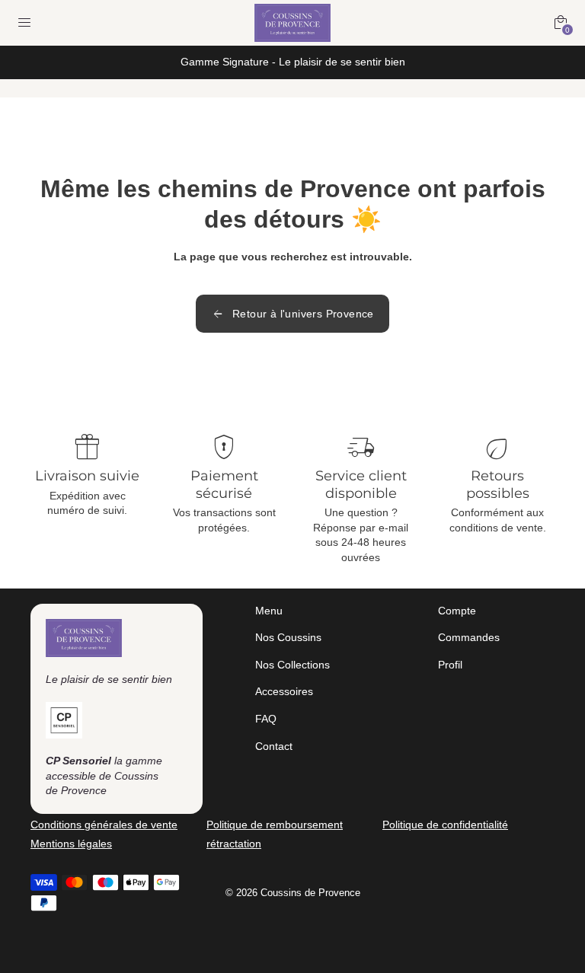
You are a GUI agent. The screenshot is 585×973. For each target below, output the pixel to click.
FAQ (266, 719)
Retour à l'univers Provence (292, 313)
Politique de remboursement (274, 824)
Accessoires (284, 691)
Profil (450, 665)
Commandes (469, 637)
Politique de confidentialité (445, 824)
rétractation (233, 843)
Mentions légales (71, 843)
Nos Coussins (288, 637)
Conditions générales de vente (103, 824)
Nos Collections (292, 665)
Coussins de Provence (310, 893)
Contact (273, 746)
